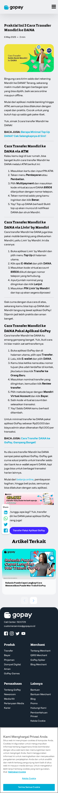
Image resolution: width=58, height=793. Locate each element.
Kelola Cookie (37, 721)
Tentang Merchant (40, 651)
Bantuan (35, 690)
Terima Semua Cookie (29, 787)
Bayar (7, 655)
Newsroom (10, 694)
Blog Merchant (38, 664)
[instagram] (12, 633)
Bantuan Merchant (40, 694)
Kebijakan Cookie (17, 772)
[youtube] (23, 633)
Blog (33, 699)
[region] (29, 760)
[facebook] (6, 633)
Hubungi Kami (38, 708)
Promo (34, 703)
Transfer (8, 651)
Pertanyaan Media (14, 703)
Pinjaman (9, 660)
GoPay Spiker (37, 660)
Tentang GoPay (12, 690)
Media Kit (9, 699)
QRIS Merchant (38, 655)
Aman (7, 669)
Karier (7, 708)
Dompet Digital (12, 664)
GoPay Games (12, 673)
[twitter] (17, 633)
